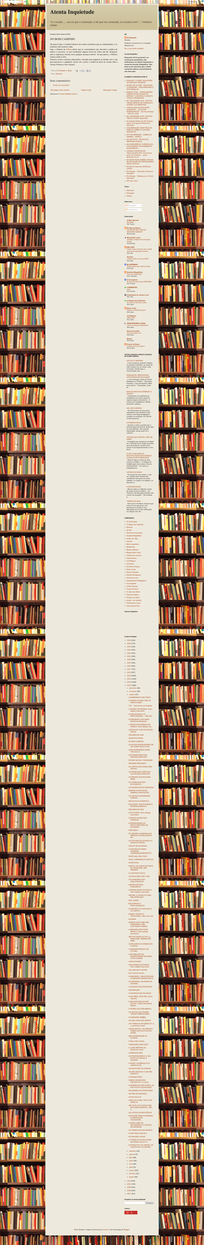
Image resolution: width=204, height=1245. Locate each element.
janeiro (132, 1177)
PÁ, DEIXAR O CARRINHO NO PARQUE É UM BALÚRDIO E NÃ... (140, 835)
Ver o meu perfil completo (134, 48)
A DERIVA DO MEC (136, 1053)
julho (131, 1157)
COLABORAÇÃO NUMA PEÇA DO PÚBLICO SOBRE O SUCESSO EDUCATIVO (139, 130)
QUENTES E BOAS (136, 738)
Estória (129, 196)
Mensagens (131, 205)
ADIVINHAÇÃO (134, 990)
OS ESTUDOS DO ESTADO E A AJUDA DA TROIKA (140, 842)
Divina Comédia (133, 331)
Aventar (130, 257)
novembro (133, 691)
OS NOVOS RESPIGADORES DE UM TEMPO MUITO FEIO (141, 746)
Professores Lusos (133, 603)
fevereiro (132, 1173)
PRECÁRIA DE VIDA (136, 735)
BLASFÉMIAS (132, 264)
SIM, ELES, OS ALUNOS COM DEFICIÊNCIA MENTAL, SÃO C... (140, 1107)
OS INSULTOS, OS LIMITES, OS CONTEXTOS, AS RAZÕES (141, 1146)
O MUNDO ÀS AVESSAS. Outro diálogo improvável (140, 710)
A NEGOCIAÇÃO (135, 961)
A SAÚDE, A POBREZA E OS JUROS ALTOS (139, 1064)
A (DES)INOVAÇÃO (134, 487)
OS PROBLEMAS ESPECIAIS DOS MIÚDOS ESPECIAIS (140, 773)
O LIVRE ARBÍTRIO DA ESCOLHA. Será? (137, 1049)
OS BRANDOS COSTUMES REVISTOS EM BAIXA (139, 720)
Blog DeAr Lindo (133, 238)
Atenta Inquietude (72, 11)
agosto (132, 1154)
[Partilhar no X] (85, 71)
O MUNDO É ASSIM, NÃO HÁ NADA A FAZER (140, 701)
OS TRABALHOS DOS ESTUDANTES (137, 783)
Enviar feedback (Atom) (68, 94)
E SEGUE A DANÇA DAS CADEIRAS (138, 819)
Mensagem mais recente (60, 90)
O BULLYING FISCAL (137, 1041)
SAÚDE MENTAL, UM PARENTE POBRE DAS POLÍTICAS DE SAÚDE (141, 1031)
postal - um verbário (134, 600)
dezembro (133, 688)
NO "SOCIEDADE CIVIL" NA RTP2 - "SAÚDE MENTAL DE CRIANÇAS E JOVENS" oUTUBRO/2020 (140, 103)
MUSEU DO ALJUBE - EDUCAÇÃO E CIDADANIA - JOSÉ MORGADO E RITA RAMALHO (140, 87)
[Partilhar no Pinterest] (90, 71)
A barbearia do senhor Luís (138, 295)
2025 (129, 643)
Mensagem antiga (110, 90)
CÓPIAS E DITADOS (134, 472)
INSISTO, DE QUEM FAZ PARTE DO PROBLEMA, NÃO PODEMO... (141, 868)
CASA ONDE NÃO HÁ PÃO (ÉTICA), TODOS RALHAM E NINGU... (140, 1004)
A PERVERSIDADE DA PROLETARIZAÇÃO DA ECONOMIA (138, 825)
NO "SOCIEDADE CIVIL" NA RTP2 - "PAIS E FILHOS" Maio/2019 (140, 117)
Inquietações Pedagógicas (136, 581)
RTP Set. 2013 (132, 181)
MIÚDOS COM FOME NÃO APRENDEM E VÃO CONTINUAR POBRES (139, 924)
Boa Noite (130, 222)
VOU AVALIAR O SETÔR (138, 970)
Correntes (130, 564)
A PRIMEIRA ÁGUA (134, 423)
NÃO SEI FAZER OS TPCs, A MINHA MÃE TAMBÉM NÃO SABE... (140, 939)
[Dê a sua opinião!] (83, 71)
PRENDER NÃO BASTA (137, 763)
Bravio (129, 339)
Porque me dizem (133, 597)
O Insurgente (132, 280)
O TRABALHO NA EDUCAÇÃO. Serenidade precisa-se (140, 1141)
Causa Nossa (132, 558)
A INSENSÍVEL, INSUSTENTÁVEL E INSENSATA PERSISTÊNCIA (141, 977)
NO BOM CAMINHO (136, 741)
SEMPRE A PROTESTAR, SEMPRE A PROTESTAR (139, 792)
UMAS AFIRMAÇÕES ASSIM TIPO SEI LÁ (139, 751)
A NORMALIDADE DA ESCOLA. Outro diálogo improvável (140, 891)
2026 (129, 640)
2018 (129, 666)
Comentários (132, 210)
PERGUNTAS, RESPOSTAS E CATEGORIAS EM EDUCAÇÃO (138, 376)
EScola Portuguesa (134, 575)
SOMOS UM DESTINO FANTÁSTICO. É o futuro (139, 1081)
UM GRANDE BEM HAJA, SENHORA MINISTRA (138, 756)
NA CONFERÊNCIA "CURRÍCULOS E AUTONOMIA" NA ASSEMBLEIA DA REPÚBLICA (140, 146)
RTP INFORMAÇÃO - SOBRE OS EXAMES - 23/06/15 (139, 136)
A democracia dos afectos (136, 346)
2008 (129, 1190)
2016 (129, 672)
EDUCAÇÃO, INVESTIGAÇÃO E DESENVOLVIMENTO (141, 805)
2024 (129, 647)
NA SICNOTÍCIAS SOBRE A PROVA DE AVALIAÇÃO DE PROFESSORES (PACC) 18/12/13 (140, 162)
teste (128, 289)
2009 (129, 1187)
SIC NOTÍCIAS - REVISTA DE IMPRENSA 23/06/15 (138, 140)
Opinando (59, 74)
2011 (129, 1181)
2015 (129, 676)
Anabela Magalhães (135, 272)
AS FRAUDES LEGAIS (137, 1137)
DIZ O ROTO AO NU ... (137, 973)
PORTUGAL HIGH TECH (138, 856)
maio (131, 1164)
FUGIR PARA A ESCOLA (138, 1133)
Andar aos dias (132, 538)
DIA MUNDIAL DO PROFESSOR (141, 1090)
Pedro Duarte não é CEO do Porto (138, 266)
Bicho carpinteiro (133, 544)
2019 (129, 663)
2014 (129, 679)
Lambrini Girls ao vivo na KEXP (138, 259)
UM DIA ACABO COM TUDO (139, 876)
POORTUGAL (134, 863)
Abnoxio (130, 527)
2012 (129, 685)
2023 (129, 650)
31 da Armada (132, 522)
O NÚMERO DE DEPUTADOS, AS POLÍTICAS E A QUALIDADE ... (141, 1086)
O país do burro (132, 589)
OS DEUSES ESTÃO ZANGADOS (141, 787)
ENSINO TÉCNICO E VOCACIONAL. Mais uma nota (141, 915)
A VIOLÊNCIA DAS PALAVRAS (140, 993)
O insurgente (131, 583)
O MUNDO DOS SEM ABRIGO (140, 1009)
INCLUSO (130, 247)
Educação (130, 193)
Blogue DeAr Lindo (134, 552)
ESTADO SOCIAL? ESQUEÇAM (140, 760)
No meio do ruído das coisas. (137, 302)
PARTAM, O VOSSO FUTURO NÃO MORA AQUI (140, 896)
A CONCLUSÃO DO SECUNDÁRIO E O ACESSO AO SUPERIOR (140, 1125)
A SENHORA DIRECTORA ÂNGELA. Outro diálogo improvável (138, 931)
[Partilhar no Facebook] (87, 71)
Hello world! (131, 318)
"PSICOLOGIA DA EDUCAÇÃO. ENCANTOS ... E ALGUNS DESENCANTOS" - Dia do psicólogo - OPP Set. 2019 (140, 110)
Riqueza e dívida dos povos (136, 310)
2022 (129, 653)
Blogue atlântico (132, 550)
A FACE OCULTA (135, 1097)
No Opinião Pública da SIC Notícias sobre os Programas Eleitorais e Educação (140, 123)
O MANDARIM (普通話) (137, 1017)
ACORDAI (132, 919)
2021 (129, 656)
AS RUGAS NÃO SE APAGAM (140, 1068)
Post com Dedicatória (134, 274)
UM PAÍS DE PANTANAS (138, 1094)
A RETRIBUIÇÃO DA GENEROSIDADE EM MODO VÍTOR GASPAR (140, 956)
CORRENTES (132, 287)
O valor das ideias (133, 592)
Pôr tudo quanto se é (134, 333)
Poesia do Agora (133, 595)
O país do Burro (133, 344)
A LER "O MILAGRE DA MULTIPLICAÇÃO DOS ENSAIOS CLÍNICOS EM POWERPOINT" (139, 456)
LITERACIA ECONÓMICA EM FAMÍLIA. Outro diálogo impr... (141, 726)
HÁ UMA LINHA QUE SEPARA (140, 1020)
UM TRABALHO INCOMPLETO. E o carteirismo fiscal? (141, 1025)
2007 (129, 1194)
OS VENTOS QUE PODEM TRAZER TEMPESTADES (139, 1013)
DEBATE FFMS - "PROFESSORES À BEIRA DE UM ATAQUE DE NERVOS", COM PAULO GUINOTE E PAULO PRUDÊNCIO (140, 95)
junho (131, 1161)
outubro (132, 694)
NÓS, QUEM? (134, 900)
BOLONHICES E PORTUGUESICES (136, 905)
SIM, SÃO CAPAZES (134, 408)
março (131, 1170)
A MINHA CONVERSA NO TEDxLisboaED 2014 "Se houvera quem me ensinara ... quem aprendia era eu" (139, 154)
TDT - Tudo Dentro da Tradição (140, 706)
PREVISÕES (133, 830)
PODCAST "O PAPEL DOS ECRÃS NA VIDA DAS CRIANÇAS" (139, 81)
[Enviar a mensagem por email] (81, 71)
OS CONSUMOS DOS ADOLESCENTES (137, 880)
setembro (133, 1151)
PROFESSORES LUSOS (136, 323)
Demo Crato (131, 308)
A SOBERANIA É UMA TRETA (140, 697)
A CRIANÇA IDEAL (135, 1077)
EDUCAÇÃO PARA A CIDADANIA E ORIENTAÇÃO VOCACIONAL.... (141, 1118)
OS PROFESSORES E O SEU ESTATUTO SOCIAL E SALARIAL (140, 1058)
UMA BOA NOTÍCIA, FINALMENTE (136, 886)
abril (131, 1167)
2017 (129, 669)
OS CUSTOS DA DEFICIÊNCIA (140, 1113)
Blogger (127, 1229)
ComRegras (131, 316)
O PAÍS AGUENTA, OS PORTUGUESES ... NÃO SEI (140, 715)
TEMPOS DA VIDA (133, 501)
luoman (105, 1229)
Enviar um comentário (61, 85)
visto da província (133, 606)
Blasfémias (131, 547)
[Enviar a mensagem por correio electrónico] (76, 70)
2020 (129, 659)
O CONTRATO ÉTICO (137, 873)
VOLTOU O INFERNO (135, 361)
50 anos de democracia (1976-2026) (139, 282)
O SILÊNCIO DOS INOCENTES (140, 987)
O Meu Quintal (132, 220)
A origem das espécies (135, 524)
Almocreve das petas (134, 533)
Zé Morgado (131, 38)
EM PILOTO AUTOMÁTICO (139, 801)
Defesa (69, 49)
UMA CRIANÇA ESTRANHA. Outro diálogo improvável (139, 966)
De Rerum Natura (133, 228)
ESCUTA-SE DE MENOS (138, 846)
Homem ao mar (132, 578)
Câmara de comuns (134, 555)
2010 (129, 1184)
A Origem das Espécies (136, 301)
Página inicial (86, 90)
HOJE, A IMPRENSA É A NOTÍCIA (141, 859)
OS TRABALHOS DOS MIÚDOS (140, 1130)
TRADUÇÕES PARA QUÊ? (138, 1044)
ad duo (129, 530)
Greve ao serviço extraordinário (137, 325)
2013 (129, 682)
